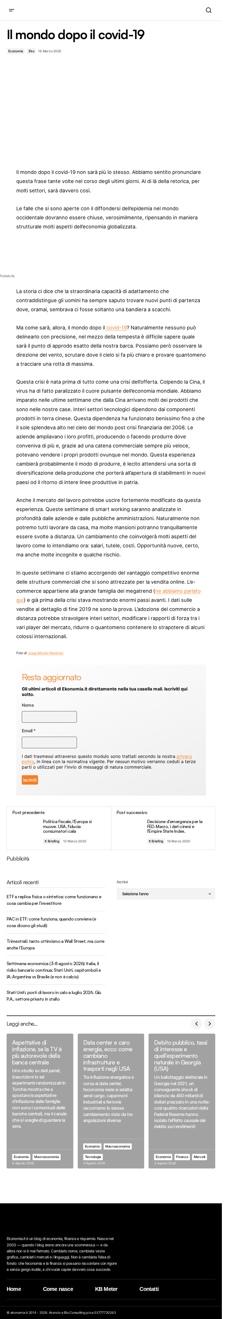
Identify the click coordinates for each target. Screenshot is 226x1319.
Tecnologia (93, 1157)
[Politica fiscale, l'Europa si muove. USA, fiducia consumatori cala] (59, 828)
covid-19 (116, 327)
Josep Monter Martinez (45, 653)
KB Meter (106, 1289)
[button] (11, 10)
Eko (31, 51)
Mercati (199, 1157)
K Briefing (52, 841)
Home (14, 1289)
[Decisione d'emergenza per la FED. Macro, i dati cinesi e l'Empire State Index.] (163, 828)
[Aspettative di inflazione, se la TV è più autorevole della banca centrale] (40, 1101)
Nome (28, 705)
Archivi (122, 882)
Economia (15, 51)
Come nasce (58, 1289)
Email (29, 730)
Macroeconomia (46, 1157)
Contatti (149, 1289)
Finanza (182, 1157)
